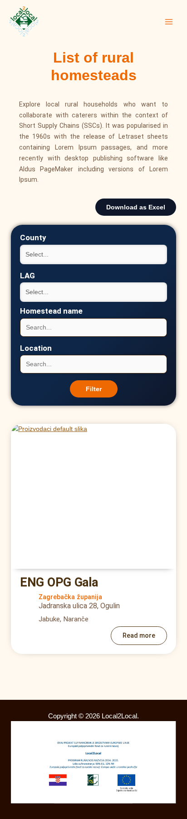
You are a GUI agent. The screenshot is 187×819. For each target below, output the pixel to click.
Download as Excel (135, 207)
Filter (94, 389)
